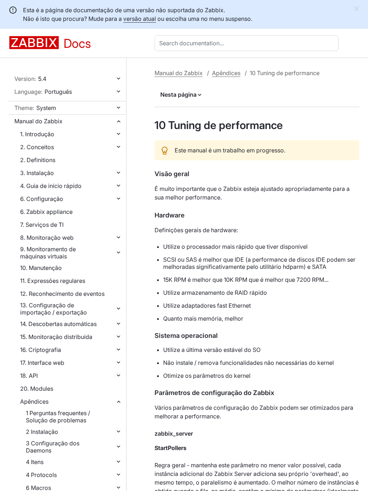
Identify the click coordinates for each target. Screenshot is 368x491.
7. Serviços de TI (42, 224)
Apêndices (34, 401)
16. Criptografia (40, 349)
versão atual (139, 18)
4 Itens (34, 461)
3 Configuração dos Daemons (52, 447)
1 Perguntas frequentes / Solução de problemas (58, 416)
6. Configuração (41, 198)
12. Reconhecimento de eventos (62, 293)
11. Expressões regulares (52, 280)
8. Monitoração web (47, 237)
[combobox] (248, 43)
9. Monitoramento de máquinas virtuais (48, 253)
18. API (29, 375)
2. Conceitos (37, 147)
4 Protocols (41, 474)
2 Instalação (42, 431)
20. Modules (36, 388)
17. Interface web (42, 362)
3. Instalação (37, 172)
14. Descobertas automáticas (58, 323)
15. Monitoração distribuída (56, 336)
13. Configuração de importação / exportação (53, 309)
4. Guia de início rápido (51, 185)
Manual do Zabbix (38, 121)
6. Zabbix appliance (46, 211)
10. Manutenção (41, 267)
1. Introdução (37, 134)
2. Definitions (37, 160)
